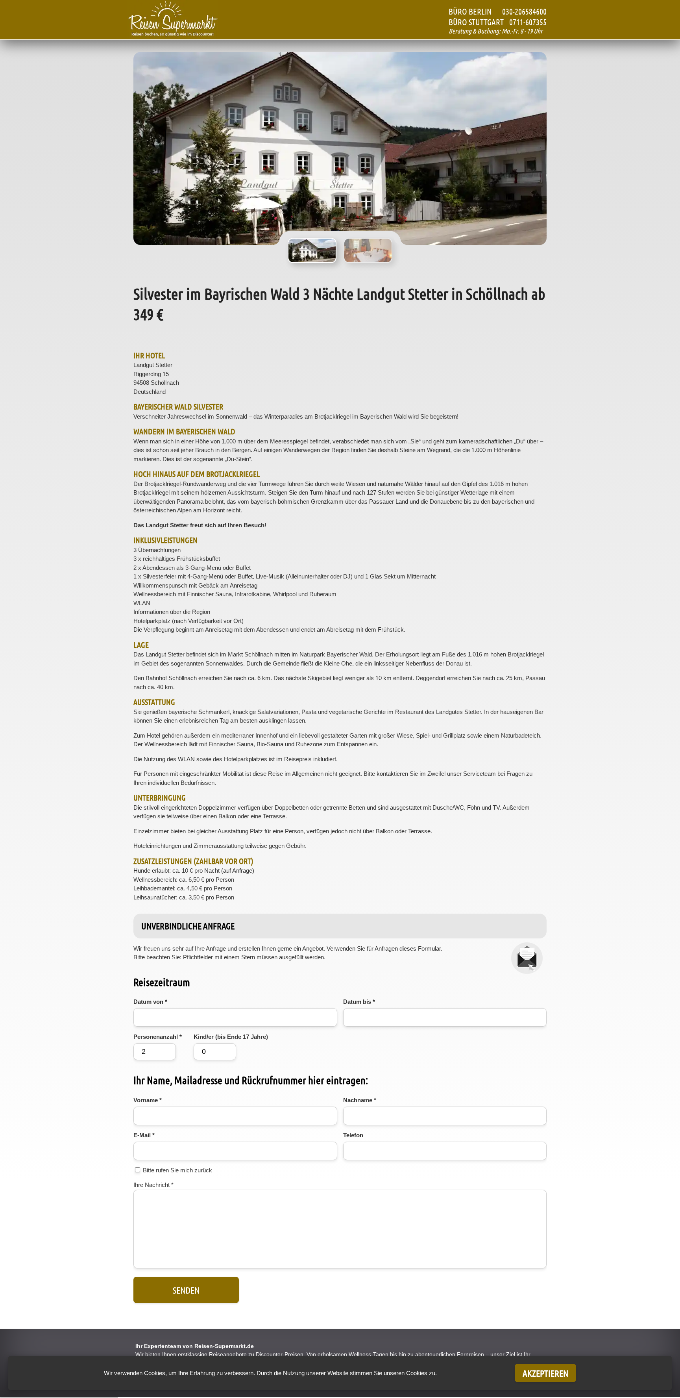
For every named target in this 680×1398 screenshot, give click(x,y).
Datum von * (150, 1001)
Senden (186, 1290)
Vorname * (147, 1100)
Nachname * (359, 1100)
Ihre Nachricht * (153, 1184)
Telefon (353, 1135)
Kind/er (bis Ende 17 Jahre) (231, 1036)
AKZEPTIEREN (545, 1373)
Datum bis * (359, 1001)
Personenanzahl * (157, 1036)
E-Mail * (144, 1135)
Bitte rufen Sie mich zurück (177, 1170)
